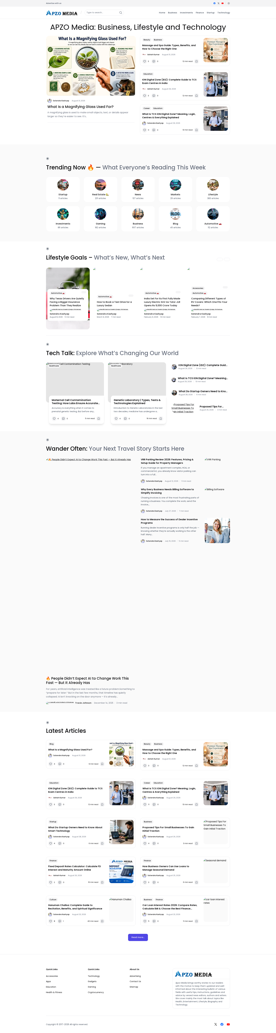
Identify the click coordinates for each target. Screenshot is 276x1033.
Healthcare (54, 366)
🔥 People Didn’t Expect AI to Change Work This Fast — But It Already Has (87, 680)
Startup (53, 821)
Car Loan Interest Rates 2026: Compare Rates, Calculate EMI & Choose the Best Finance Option (169, 907)
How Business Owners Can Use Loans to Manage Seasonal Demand (165, 868)
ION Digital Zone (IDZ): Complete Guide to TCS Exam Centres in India (169, 81)
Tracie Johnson (83, 702)
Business (158, 40)
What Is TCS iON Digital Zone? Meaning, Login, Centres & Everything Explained (168, 115)
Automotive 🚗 (58, 293)
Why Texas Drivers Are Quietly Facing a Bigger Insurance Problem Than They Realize (67, 302)
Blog (51, 744)
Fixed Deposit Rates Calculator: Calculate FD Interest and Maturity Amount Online (74, 868)
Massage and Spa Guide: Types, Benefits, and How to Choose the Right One (169, 47)
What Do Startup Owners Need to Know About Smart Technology (203, 391)
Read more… (138, 937)
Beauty (147, 40)
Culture (53, 899)
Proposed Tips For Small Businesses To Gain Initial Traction (212, 406)
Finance (53, 860)
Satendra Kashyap (61, 100)
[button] (228, 3)
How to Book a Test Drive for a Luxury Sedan (114, 303)
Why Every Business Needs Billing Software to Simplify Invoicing (167, 491)
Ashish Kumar (153, 54)
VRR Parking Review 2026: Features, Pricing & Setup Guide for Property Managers (167, 461)
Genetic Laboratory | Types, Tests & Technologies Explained (137, 402)
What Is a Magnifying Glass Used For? (80, 107)
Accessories (198, 288)
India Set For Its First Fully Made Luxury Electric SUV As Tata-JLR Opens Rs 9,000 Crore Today (162, 302)
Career (147, 108)
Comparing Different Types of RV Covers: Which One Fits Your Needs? (209, 302)
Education (148, 74)
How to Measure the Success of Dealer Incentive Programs (169, 521)
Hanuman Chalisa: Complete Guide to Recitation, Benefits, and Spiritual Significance (75, 907)
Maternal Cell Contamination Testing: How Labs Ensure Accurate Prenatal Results (75, 402)
